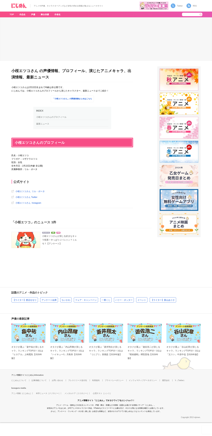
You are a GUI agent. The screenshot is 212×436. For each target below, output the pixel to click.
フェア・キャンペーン (86, 300)
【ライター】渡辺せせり (25, 300)
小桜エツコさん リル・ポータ (30, 191)
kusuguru (15, 388)
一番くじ (106, 300)
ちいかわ (66, 300)
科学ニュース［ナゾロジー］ (48, 393)
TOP (12, 14)
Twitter (180, 6)
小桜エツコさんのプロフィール (51, 117)
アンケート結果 (49, 300)
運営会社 (166, 380)
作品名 (22, 14)
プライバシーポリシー (114, 380)
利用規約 (96, 380)
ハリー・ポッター (124, 300)
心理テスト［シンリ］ (102, 393)
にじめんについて (18, 380)
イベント (141, 300)
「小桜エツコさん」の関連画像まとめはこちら (72, 99)
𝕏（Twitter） (180, 380)
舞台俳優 (45, 14)
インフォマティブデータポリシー (143, 380)
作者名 (58, 14)
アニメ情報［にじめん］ (21, 393)
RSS (195, 6)
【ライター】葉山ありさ (163, 300)
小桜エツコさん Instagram (28, 203)
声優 (33, 14)
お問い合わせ (57, 380)
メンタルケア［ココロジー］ (76, 393)
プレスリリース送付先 (77, 380)
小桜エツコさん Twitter (26, 197)
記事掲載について (39, 380)
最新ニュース (42, 124)
